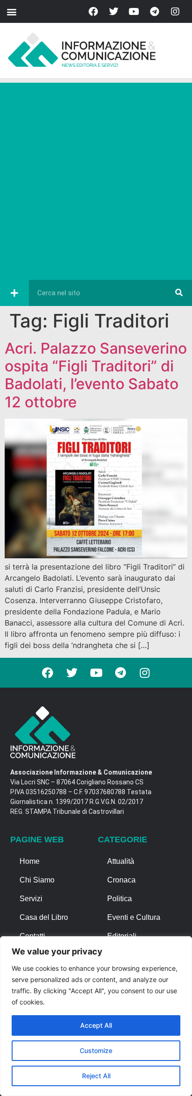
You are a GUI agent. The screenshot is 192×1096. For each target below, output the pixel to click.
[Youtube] (134, 11)
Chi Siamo (37, 880)
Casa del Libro (44, 917)
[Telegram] (154, 11)
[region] (96, 1016)
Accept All (96, 1025)
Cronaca (121, 880)
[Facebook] (93, 11)
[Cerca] (179, 293)
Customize (96, 1050)
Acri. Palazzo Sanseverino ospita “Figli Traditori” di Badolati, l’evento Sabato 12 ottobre (96, 375)
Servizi (31, 899)
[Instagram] (175, 11)
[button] (11, 11)
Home (30, 861)
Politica (119, 899)
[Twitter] (113, 11)
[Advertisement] (96, 179)
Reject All (96, 1076)
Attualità (120, 861)
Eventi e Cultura (133, 917)
